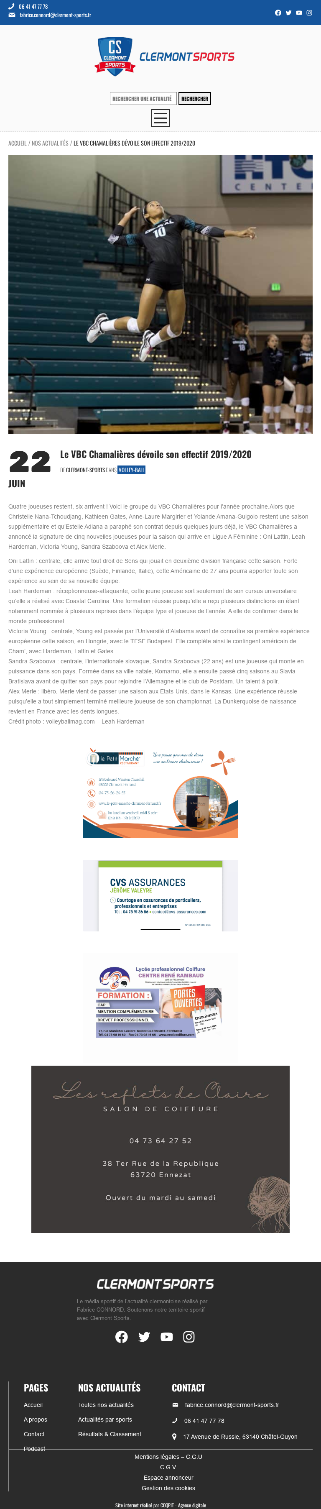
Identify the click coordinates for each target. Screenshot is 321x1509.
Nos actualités (50, 142)
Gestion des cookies (168, 1488)
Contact (34, 1434)
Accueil (17, 142)
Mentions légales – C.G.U (168, 1456)
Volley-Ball (132, 469)
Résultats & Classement (109, 1434)
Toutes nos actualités (106, 1405)
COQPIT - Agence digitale (183, 1505)
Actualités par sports (105, 1419)
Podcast (34, 1448)
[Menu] (160, 118)
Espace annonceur (169, 1477)
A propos (35, 1419)
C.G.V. (168, 1467)
